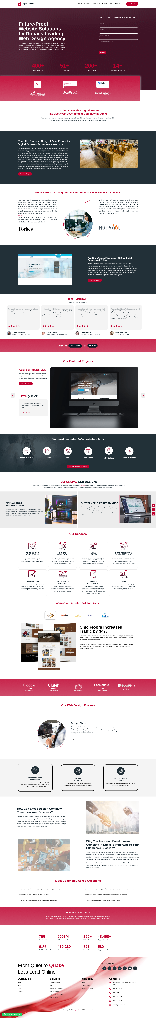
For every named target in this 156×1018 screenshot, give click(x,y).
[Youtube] (130, 968)
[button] (13, 395)
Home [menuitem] (80, 3)
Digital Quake (78, 1010)
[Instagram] (109, 968)
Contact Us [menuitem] (119, 3)
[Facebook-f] (104, 968)
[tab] (50, 615)
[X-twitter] (135, 968)
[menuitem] (96, 3)
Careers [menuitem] (105, 3)
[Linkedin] (115, 968)
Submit (102, 53)
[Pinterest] (120, 968)
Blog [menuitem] (111, 3)
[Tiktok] (125, 968)
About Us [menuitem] (87, 3)
